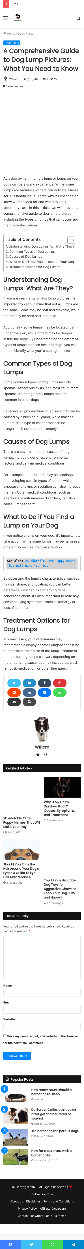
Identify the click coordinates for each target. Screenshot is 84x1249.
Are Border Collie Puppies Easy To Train (39, 4)
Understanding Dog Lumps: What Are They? (41, 246)
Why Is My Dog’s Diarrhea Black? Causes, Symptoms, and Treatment (59, 808)
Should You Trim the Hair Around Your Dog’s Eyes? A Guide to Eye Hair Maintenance (21, 870)
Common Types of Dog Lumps (32, 251)
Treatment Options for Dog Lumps (34, 267)
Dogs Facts (25, 33)
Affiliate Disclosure (53, 1208)
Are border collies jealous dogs (55, 1131)
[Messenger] (44, 692)
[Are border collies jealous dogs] (15, 1137)
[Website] (39, 754)
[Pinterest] (60, 683)
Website (9, 1019)
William (13, 79)
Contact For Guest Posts (35, 1216)
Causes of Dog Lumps (25, 256)
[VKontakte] (29, 692)
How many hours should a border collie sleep (51, 1092)
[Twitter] (14, 683)
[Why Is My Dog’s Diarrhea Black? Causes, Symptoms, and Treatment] (62, 787)
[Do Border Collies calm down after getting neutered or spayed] (15, 1116)
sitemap (60, 1216)
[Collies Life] (18, 18)
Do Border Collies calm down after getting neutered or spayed (53, 1114)
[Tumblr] (44, 683)
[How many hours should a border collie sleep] (15, 1096)
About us (16, 1201)
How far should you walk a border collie (51, 1152)
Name (7, 985)
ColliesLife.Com (42, 1194)
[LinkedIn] (29, 683)
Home (10, 33)
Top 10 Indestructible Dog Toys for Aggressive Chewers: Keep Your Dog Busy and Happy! (60, 889)
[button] (69, 240)
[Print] (29, 702)
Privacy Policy (27, 1208)
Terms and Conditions (58, 1201)
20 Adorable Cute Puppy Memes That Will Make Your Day (21, 822)
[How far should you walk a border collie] (15, 1157)
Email (7, 1002)
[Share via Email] (14, 702)
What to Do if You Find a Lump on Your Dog (41, 262)
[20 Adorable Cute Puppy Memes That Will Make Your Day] (21, 795)
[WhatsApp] (60, 692)
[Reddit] (14, 692)
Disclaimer (33, 1201)
